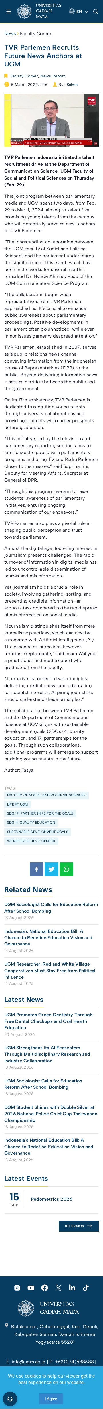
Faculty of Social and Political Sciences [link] (46, 795)
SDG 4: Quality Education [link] (31, 823)
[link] (41, 11)
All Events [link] (74, 1226)
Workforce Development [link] (31, 841)
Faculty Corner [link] (36, 33)
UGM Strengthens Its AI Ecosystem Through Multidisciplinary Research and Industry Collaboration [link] (47, 1054)
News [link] (10, 33)
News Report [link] (52, 76)
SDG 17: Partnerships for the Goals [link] (40, 813)
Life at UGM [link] (17, 804)
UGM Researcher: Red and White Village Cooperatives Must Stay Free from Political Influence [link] (49, 970)
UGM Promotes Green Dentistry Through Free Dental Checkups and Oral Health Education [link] (48, 1021)
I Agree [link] (51, 1399)
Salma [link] (72, 84)
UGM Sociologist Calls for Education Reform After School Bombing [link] (51, 908)
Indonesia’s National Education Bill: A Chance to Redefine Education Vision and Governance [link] (48, 937)
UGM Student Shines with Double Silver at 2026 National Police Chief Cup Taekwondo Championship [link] (51, 1114)
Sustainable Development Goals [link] (37, 832)
